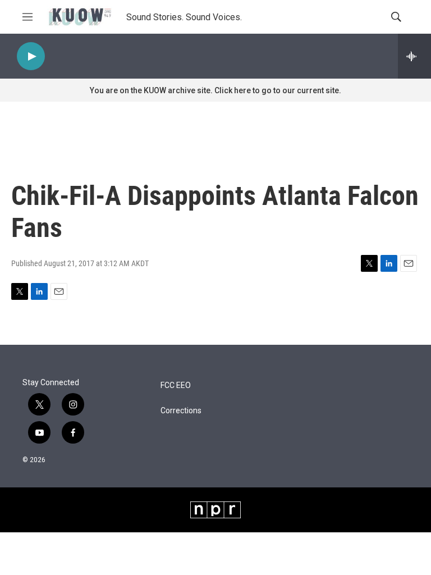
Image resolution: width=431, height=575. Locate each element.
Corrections (181, 411)
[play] (31, 56)
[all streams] (414, 56)
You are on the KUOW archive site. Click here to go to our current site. (215, 90)
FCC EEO (176, 385)
